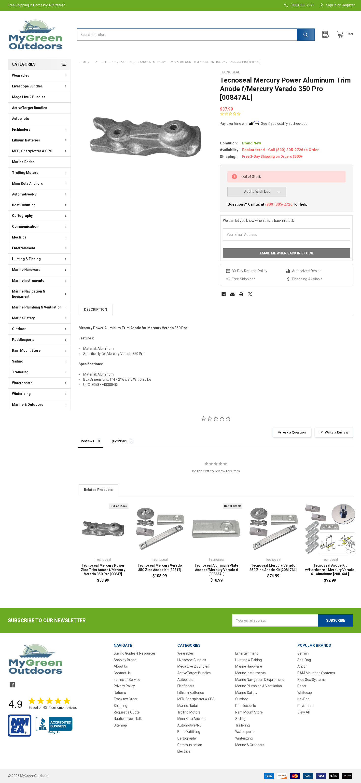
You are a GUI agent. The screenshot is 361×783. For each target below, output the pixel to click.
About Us (121, 666)
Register (348, 5)
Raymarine (305, 706)
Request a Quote (127, 712)
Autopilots (20, 119)
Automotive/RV (24, 194)
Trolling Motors (25, 173)
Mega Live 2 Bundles (28, 97)
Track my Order (126, 699)
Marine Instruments (28, 280)
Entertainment (23, 248)
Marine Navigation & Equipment (28, 293)
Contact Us (122, 673)
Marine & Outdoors (27, 404)
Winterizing (21, 394)
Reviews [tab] (87, 441)
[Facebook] (223, 294)
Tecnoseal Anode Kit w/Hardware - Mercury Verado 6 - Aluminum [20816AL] (329, 569)
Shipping (120, 706)
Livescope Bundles (27, 86)
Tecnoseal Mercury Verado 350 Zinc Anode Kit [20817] (160, 567)
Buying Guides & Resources (135, 653)
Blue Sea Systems (311, 680)
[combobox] (196, 34)
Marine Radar (23, 162)
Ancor (302, 666)
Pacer (301, 686)
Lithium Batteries (26, 140)
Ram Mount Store (26, 350)
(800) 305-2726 (278, 204)
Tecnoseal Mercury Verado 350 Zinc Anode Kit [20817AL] (273, 567)
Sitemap (120, 725)
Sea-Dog (304, 660)
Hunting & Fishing (26, 259)
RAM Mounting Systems (316, 673)
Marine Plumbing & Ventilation (37, 307)
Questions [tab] (119, 441)
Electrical (20, 237)
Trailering (20, 372)
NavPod (303, 699)
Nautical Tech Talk (128, 719)
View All (303, 712)
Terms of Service (127, 680)
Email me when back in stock (286, 253)
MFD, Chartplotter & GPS (32, 151)
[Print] (241, 294)
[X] (250, 294)
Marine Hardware (26, 270)
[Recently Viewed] (327, 34)
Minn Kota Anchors (27, 183)
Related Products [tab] (98, 490)
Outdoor (19, 329)
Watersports (22, 383)
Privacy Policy (124, 686)
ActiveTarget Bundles (29, 108)
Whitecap (304, 693)
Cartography (22, 216)
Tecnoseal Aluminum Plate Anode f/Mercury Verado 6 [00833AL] (216, 569)
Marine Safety (23, 318)
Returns (120, 693)
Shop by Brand (125, 660)
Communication (25, 226)
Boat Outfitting (24, 205)
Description (95, 309)
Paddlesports (23, 340)
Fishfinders (21, 129)
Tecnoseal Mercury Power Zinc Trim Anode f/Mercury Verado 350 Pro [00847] (103, 569)
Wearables (20, 75)
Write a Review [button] (336, 432)
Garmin (303, 653)
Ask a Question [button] (294, 432)
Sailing (17, 361)
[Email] (232, 294)
